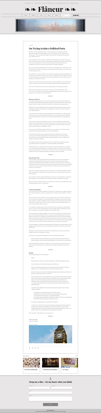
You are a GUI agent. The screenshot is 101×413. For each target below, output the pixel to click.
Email (30, 390)
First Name (31, 385)
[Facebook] (77, 15)
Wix (64, 411)
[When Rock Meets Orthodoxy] (50, 362)
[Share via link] (35, 348)
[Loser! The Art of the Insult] (31, 362)
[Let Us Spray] (69, 362)
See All (76, 355)
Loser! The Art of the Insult (30, 369)
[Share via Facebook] (29, 348)
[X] (75, 15)
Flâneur (51, 9)
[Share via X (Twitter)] (32, 348)
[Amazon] (74, 15)
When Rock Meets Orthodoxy (50, 369)
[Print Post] (38, 348)
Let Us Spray (65, 369)
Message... (31, 395)
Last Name (53, 385)
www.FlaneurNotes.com (50, 410)
